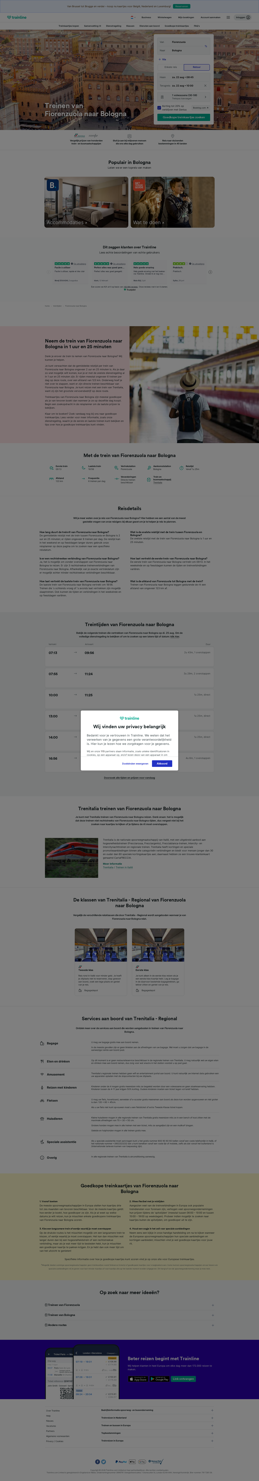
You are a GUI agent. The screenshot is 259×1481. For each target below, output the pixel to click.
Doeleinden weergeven (135, 763)
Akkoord (162, 763)
